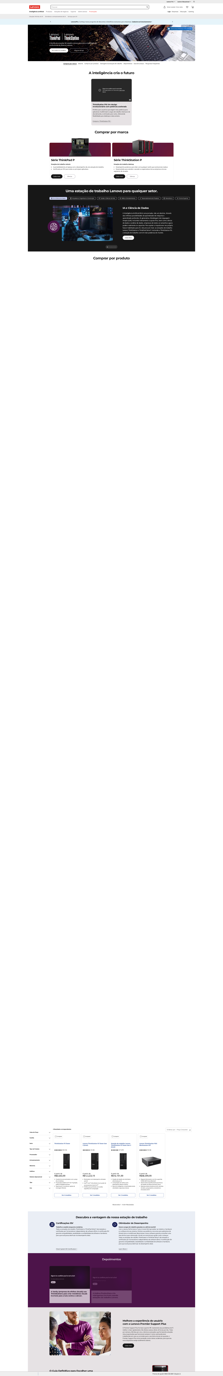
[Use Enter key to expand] (183, 7)
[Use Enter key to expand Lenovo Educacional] (190, 2)
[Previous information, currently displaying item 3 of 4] (50, 22)
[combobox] (98, 7)
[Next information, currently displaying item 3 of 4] (172, 22)
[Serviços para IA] (77, 16)
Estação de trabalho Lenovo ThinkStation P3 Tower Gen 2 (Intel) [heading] (121, 1145)
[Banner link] (111, 22)
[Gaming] (194, 11)
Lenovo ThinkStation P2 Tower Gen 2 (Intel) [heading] (95, 1144)
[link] (193, 7)
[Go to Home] (34, 7)
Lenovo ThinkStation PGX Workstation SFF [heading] (148, 1144)
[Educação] (187, 11)
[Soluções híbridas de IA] (43, 16)
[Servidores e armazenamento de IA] (66, 16)
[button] (194, 1)
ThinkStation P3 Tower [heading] (62, 1143)
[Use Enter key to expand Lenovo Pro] (175, 2)
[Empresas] (178, 11)
